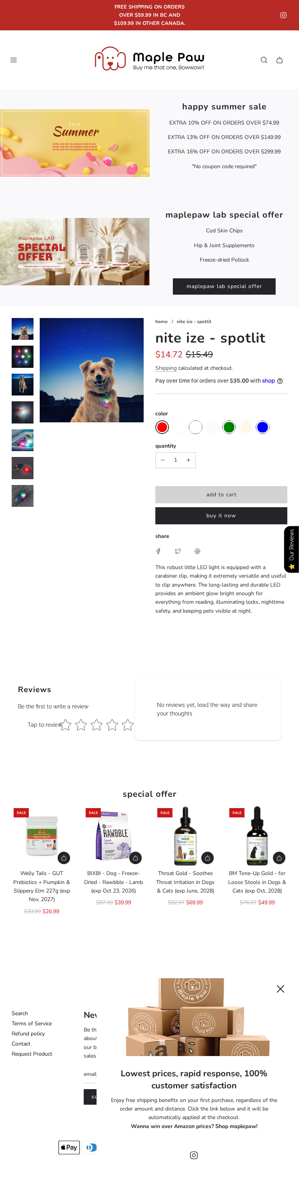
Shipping (166, 368)
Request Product (32, 1054)
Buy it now (221, 515)
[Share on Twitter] (178, 551)
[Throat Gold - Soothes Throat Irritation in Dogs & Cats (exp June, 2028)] (185, 836)
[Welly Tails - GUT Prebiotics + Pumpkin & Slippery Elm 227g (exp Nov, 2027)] (42, 836)
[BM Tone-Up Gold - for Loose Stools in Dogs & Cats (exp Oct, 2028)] (257, 836)
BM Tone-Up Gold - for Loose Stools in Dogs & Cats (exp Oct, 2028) (257, 882)
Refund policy (28, 1033)
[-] (163, 460)
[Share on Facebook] (158, 551)
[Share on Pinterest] (197, 551)
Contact (21, 1043)
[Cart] (279, 60)
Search (20, 1013)
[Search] (264, 60)
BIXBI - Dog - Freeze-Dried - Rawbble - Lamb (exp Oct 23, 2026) (113, 882)
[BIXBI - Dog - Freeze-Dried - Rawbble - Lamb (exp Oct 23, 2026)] (114, 836)
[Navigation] (13, 60)
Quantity (165, 446)
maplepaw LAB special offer (224, 286)
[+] (188, 460)
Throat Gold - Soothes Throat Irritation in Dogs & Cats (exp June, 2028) (185, 882)
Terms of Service (32, 1023)
